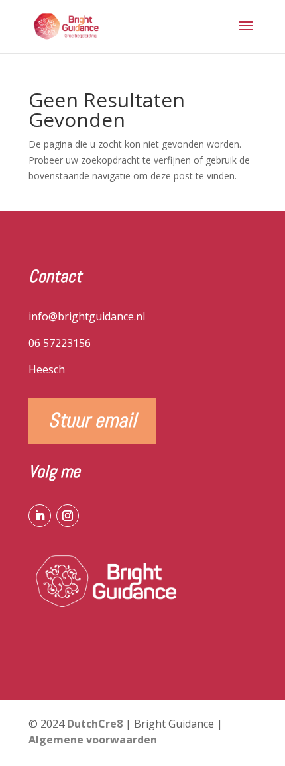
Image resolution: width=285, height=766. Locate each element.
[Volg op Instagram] (67, 515)
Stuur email (92, 420)
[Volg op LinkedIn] (39, 515)
